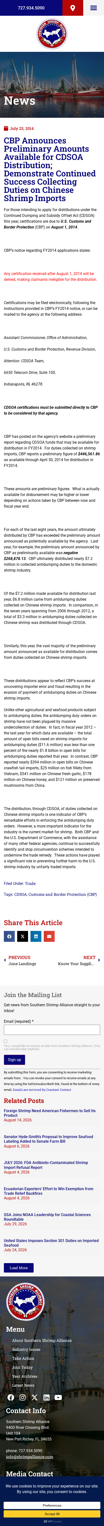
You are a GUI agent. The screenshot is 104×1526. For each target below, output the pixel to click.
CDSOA (20, 894)
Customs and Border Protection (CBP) (63, 894)
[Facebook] (10, 1397)
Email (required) (19, 1021)
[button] (93, 7)
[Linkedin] (46, 1397)
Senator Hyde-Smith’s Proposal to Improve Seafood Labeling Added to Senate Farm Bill (48, 1139)
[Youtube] (58, 1397)
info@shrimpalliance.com (29, 1456)
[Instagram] (22, 1397)
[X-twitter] (34, 1397)
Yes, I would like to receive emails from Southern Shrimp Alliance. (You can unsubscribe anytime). (52, 1048)
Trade (30, 883)
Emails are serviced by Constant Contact (42, 1090)
